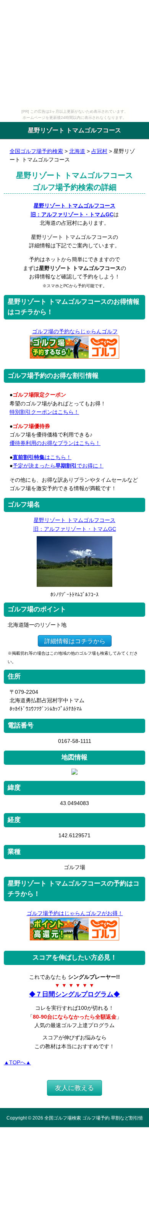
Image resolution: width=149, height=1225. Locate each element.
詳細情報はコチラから (74, 640)
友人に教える (74, 1088)
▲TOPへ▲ (17, 1062)
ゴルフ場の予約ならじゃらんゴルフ (75, 331)
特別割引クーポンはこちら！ (44, 412)
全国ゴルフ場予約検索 (36, 151)
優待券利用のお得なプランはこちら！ (55, 443)
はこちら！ (42, 457)
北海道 (77, 151)
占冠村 (99, 151)
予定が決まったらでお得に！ (58, 466)
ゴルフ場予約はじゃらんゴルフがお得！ (75, 913)
